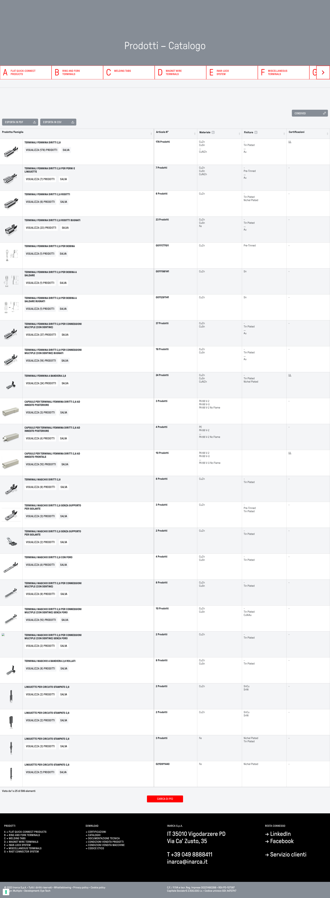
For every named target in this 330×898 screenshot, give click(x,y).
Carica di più (165, 798)
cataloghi (94, 835)
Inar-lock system (20, 845)
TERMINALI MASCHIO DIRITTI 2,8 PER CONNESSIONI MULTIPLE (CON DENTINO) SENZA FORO (53, 611)
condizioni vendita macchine (106, 845)
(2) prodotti (40, 542)
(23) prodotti (41, 227)
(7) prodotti (40, 179)
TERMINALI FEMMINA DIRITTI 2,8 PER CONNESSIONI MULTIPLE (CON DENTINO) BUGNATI (53, 352)
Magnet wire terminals (23, 841)
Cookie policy (98, 887)
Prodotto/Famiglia (12, 132)
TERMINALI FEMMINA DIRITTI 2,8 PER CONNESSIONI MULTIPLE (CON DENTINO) (53, 326)
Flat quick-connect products (28, 832)
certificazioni (97, 832)
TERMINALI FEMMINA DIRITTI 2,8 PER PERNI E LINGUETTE (50, 170)
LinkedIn (280, 834)
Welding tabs (17, 838)
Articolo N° (162, 132)
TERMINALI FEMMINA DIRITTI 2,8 (43, 142)
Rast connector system (24, 851)
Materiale (204, 132)
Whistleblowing (63, 887)
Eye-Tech (45, 890)
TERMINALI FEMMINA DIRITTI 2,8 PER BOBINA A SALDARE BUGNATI (51, 300)
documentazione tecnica (104, 838)
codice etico (96, 848)
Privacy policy (80, 887)
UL (289, 141)
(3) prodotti (40, 412)
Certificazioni (296, 132)
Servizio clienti (288, 854)
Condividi (300, 113)
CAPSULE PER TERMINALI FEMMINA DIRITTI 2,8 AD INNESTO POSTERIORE (52, 403)
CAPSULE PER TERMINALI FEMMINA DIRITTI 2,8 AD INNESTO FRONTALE (52, 455)
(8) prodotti (40, 487)
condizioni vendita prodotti (106, 841)
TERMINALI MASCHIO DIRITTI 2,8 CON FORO (48, 557)
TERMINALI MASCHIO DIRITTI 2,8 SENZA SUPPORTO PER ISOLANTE (53, 507)
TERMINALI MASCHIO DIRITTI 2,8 (42, 479)
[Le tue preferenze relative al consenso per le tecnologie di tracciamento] (6, 892)
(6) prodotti (40, 201)
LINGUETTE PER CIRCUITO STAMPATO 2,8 (47, 687)
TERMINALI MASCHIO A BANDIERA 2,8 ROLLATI (50, 661)
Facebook (282, 841)
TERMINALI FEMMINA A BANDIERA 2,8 (45, 375)
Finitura (248, 132)
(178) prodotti (41, 150)
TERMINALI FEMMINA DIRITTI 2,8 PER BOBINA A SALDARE (51, 274)
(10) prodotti (41, 464)
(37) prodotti (41, 334)
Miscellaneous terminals (25, 848)
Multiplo (17, 890)
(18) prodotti (41, 360)
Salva (66, 150)
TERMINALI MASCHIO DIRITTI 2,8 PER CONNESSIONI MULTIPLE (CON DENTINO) (53, 585)
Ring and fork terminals (24, 835)
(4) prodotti (40, 438)
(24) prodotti (41, 383)
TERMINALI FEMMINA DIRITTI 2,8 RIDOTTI (47, 194)
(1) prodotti (40, 253)
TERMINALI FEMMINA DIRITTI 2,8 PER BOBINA (50, 246)
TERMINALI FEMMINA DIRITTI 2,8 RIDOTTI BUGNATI (52, 220)
